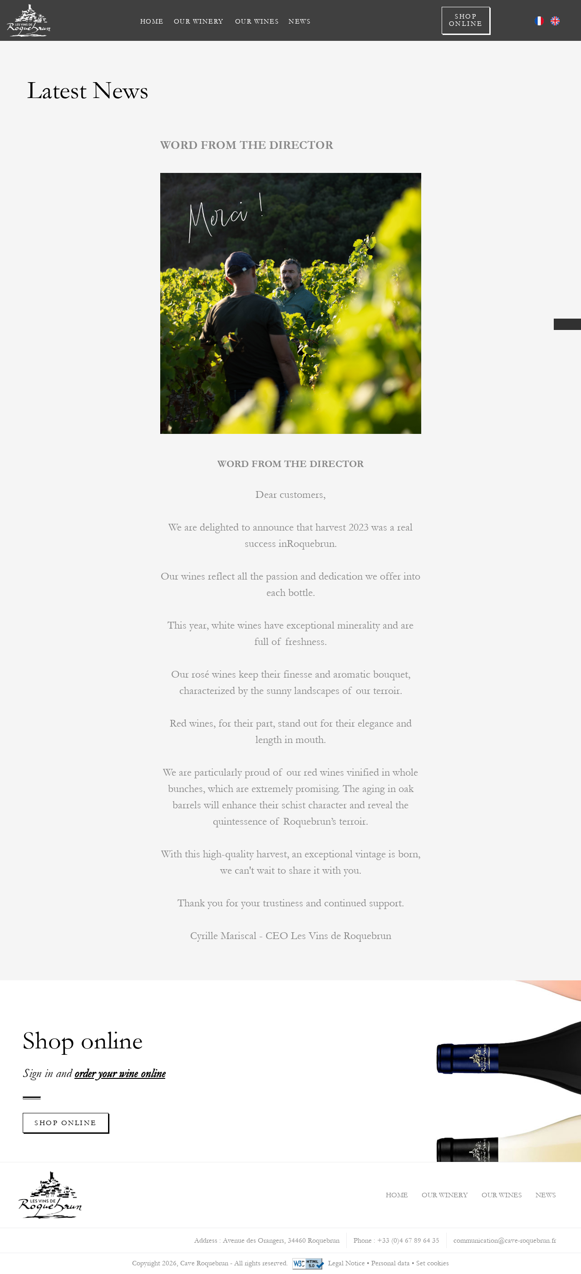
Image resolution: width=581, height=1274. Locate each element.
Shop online (65, 1123)
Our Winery (199, 21)
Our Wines (257, 21)
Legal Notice (346, 1263)
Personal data (390, 1263)
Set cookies (432, 1263)
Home (152, 21)
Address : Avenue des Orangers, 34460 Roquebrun (267, 1240)
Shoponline (466, 20)
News (299, 21)
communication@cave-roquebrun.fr (504, 1240)
